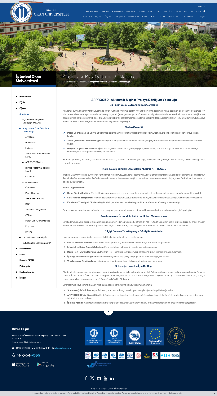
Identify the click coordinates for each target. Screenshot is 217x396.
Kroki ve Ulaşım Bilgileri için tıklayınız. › (26, 342)
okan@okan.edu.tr (63, 348)
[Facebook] (86, 378)
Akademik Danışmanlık (35, 209)
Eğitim (98, 16)
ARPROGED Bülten (34, 162)
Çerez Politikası (103, 393)
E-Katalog (142, 11)
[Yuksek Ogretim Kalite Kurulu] (176, 336)
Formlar (178, 11)
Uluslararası (133, 16)
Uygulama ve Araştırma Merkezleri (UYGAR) (33, 121)
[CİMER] (147, 355)
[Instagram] (99, 378)
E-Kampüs (173, 16)
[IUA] (155, 355)
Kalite (144, 16)
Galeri (150, 11)
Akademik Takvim (92, 11)
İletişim (202, 16)
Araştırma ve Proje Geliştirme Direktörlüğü (110, 81)
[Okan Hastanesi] (94, 336)
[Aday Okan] (135, 336)
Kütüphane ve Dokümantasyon (36, 243)
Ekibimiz (29, 148)
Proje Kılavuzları (32, 193)
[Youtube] (105, 378)
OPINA (28, 215)
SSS (185, 11)
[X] (92, 377)
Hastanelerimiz (188, 16)
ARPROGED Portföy (34, 198)
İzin (170, 11)
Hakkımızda (86, 16)
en (204, 7)
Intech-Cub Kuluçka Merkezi (37, 220)
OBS (165, 11)
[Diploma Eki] (155, 336)
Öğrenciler (30, 187)
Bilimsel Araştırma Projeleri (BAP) (37, 169)
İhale (192, 11)
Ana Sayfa (29, 137)
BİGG (27, 204)
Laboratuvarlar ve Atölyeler (35, 237)
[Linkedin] (112, 378)
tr (199, 7)
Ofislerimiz (30, 176)
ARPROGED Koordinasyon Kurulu (37, 155)
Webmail (105, 11)
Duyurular (29, 226)
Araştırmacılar (31, 182)
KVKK (198, 11)
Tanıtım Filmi (130, 11)
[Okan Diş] (114, 336)
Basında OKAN (158, 16)
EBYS (158, 11)
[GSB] (138, 355)
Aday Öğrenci (117, 11)
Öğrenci (108, 16)
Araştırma (120, 16)
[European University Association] (170, 355)
